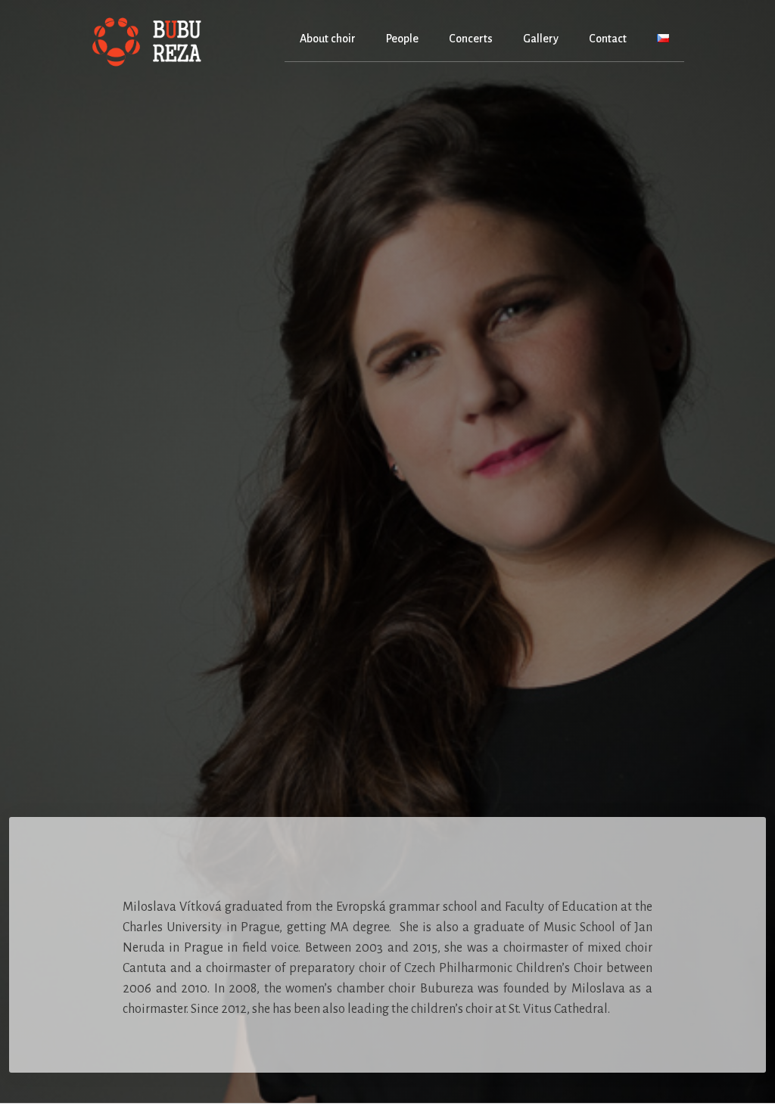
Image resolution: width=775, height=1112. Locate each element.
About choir (328, 39)
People (402, 39)
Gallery (541, 39)
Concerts (471, 39)
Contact (608, 39)
